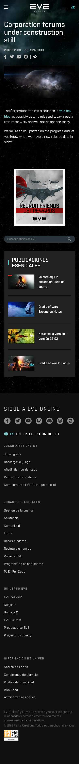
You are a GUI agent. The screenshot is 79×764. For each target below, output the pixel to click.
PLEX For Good (14, 571)
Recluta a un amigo (17, 548)
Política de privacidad (19, 682)
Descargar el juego (17, 462)
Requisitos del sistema (20, 477)
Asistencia (11, 518)
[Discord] (49, 421)
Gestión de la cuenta (18, 510)
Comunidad (12, 525)
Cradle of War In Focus (54, 363)
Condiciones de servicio (21, 674)
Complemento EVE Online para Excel (30, 484)
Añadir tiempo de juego (20, 469)
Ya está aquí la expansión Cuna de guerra (51, 282)
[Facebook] (7, 421)
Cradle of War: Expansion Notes (50, 309)
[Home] (39, 10)
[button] (73, 7)
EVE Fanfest (12, 620)
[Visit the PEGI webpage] (11, 735)
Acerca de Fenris (16, 667)
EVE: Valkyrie (13, 597)
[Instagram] (60, 421)
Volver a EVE (13, 556)
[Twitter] (18, 421)
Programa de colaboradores (23, 564)
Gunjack (9, 604)
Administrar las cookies (19, 697)
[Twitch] (39, 421)
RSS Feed (11, 690)
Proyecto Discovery (17, 635)
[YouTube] (28, 421)
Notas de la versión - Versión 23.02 (52, 336)
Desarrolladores (15, 541)
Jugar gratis (12, 454)
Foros (8, 533)
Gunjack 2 (11, 612)
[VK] (70, 421)
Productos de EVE (16, 627)
